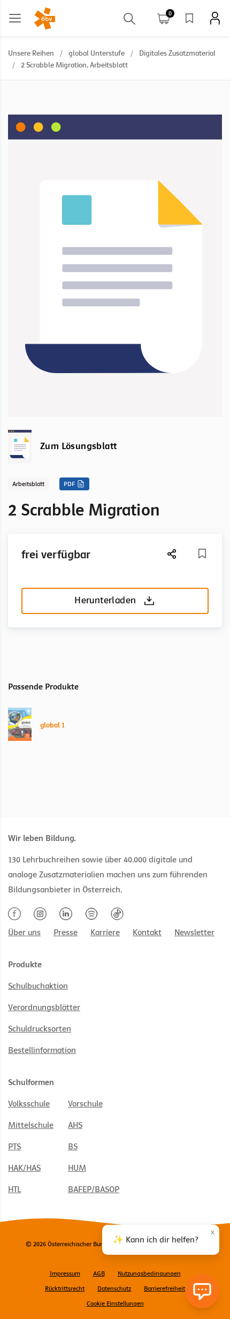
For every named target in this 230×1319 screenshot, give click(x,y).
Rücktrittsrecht (65, 1288)
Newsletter (194, 932)
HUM (77, 1168)
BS (73, 1146)
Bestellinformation (42, 1050)
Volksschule (29, 1104)
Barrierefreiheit (164, 1288)
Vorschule (85, 1104)
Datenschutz (114, 1288)
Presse (65, 932)
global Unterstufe (96, 53)
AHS (75, 1125)
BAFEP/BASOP (93, 1189)
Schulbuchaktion (38, 986)
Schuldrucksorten (39, 1029)
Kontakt (147, 932)
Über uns (24, 932)
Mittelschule (30, 1125)
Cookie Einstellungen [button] (115, 1303)
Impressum (65, 1273)
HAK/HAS (24, 1168)
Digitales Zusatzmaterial (177, 53)
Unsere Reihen (31, 53)
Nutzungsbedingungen (149, 1273)
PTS (14, 1146)
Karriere (105, 932)
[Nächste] (172, 553)
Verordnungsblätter (44, 1007)
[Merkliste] (189, 18)
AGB (99, 1273)
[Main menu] (15, 18)
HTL (14, 1189)
